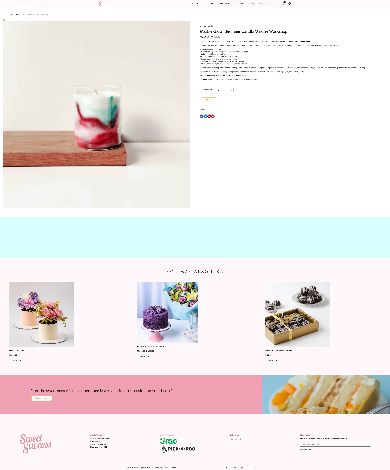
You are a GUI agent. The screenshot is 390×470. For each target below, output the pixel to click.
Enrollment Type (207, 89)
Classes (11, 14)
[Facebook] (232, 439)
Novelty (18, 14)
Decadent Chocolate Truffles (278, 350)
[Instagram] (236, 439)
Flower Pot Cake (16, 350)
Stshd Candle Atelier (303, 41)
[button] (4, 20)
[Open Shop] (197, 3)
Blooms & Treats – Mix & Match (151, 346)
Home (5, 14)
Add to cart (209, 100)
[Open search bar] (278, 3)
